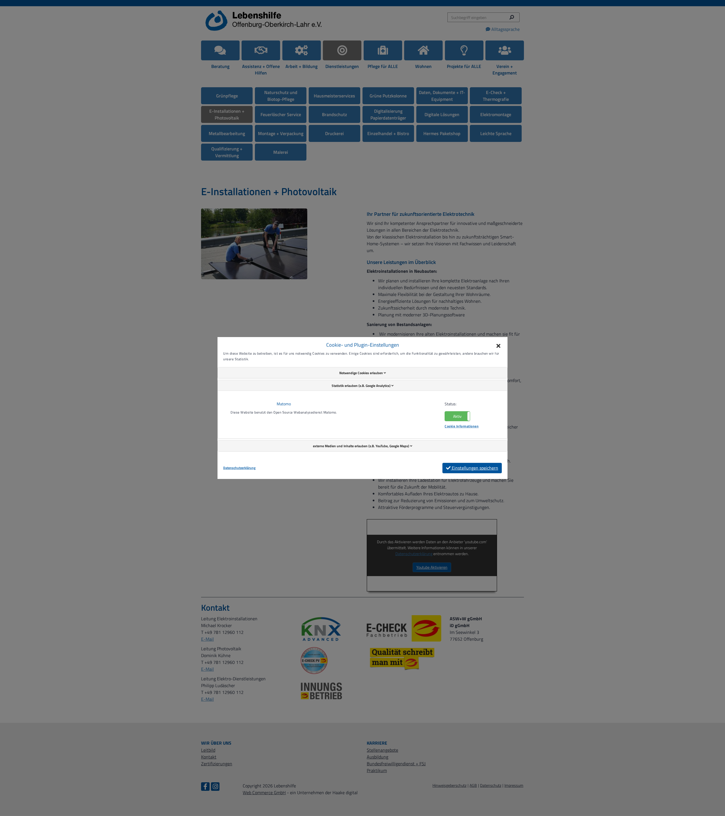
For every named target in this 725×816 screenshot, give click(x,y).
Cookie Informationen (462, 426)
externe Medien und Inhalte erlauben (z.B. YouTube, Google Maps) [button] (361, 446)
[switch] (457, 416)
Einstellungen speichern (474, 468)
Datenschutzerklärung (239, 467)
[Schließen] (498, 346)
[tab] (362, 372)
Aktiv (457, 416)
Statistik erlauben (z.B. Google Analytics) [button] (361, 385)
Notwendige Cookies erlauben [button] (361, 373)
